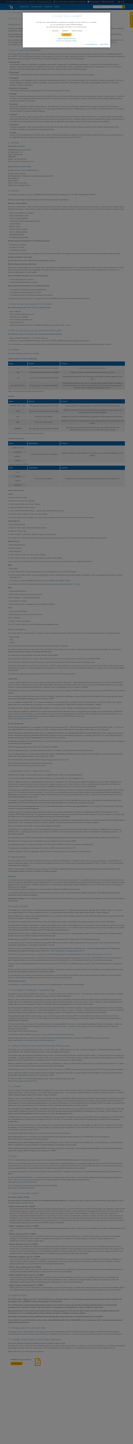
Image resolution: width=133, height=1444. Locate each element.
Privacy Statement (91, 44)
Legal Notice (104, 44)
